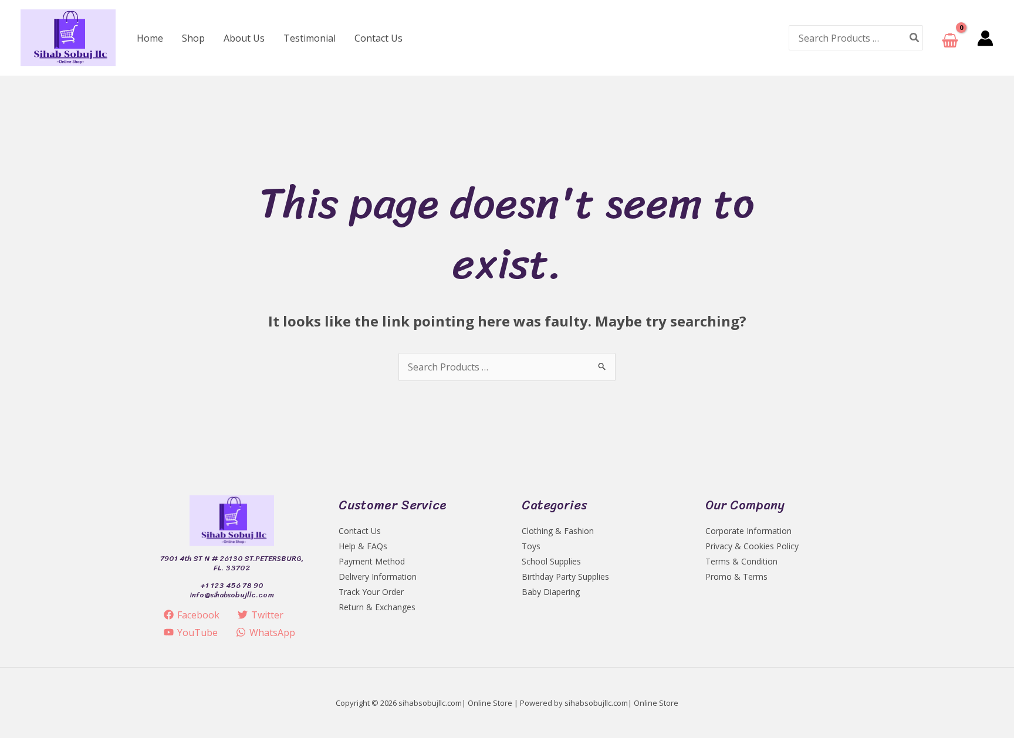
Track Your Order (371, 591)
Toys (531, 546)
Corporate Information (748, 530)
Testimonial (309, 38)
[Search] (914, 38)
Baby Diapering (551, 591)
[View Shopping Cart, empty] (950, 37)
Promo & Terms (736, 576)
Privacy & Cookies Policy (752, 546)
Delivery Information (378, 576)
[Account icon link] (985, 38)
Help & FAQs (363, 546)
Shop (193, 38)
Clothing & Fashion (558, 530)
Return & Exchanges (377, 607)
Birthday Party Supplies (565, 576)
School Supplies (551, 561)
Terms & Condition (741, 561)
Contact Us (378, 38)
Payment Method (372, 561)
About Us (244, 38)
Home (150, 38)
